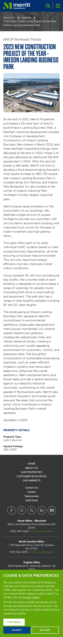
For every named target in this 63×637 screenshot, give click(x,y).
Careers (31, 491)
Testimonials (31, 496)
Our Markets (31, 480)
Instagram (21, 510)
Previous (7, 96)
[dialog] (31, 603)
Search (48, 6)
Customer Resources (32, 476)
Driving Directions (43, 531)
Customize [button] (14, 622)
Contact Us (31, 487)
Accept (17, 630)
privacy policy (31, 597)
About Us (9, 17)
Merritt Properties (16, 6)
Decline (45, 630)
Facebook (11, 510)
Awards (26, 17)
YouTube (52, 510)
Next (55, 96)
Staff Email (31, 500)
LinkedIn (41, 510)
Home (31, 463)
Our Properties (31, 472)
